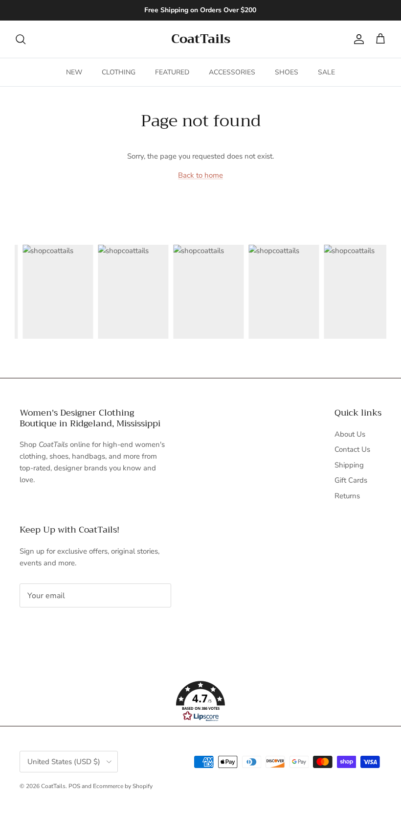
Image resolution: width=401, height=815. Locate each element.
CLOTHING (118, 72)
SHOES (286, 72)
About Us (349, 434)
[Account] (357, 39)
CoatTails (53, 786)
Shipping (349, 465)
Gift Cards (350, 480)
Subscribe (52, 626)
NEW (74, 72)
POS (74, 786)
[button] (200, 701)
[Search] (20, 39)
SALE (326, 72)
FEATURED (172, 72)
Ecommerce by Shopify (123, 786)
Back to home (200, 175)
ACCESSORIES (232, 72)
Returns (347, 496)
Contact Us (352, 449)
